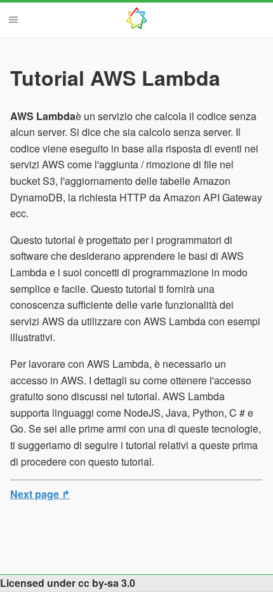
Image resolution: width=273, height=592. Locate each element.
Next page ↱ (40, 494)
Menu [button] (13, 20)
